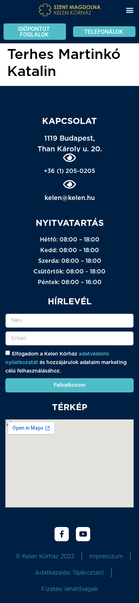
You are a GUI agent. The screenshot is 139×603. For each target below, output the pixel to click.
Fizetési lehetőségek (69, 589)
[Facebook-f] (62, 534)
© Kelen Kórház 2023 (45, 556)
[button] (129, 10)
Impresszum (106, 556)
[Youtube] (83, 534)
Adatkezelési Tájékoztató (69, 573)
